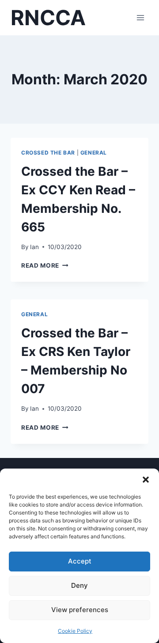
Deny (79, 585)
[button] (145, 479)
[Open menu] (140, 17)
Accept (79, 561)
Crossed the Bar (48, 152)
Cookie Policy (75, 631)
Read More (44, 265)
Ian (34, 246)
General (93, 152)
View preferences (79, 609)
